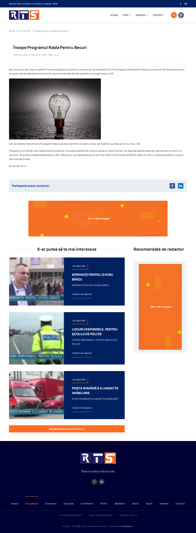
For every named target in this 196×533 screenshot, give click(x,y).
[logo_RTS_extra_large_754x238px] (98, 453)
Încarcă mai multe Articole (67, 429)
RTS (79, 526)
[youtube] (186, 4)
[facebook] (180, 4)
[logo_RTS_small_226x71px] (24, 11)
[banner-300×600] (160, 265)
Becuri (56, 55)
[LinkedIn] (180, 185)
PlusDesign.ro (127, 526)
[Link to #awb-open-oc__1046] (174, 15)
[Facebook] (172, 185)
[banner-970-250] (98, 201)
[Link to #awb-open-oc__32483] (181, 15)
